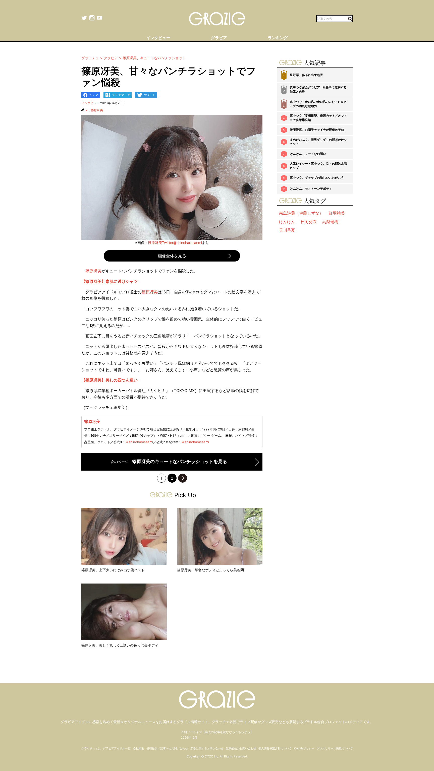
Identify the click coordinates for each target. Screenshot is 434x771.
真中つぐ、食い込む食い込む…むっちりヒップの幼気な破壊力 (318, 104)
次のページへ (182, 478)
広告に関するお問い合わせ (207, 748)
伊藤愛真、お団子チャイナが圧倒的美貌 (317, 130)
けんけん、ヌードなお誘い (308, 154)
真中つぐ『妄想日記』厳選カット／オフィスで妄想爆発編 (318, 118)
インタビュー (90, 103)
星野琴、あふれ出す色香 (306, 75)
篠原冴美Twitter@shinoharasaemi (175, 242)
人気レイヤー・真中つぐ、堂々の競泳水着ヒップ (318, 166)
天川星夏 (287, 230)
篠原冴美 (97, 110)
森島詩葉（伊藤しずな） (301, 213)
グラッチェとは (91, 748)
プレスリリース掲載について (335, 748)
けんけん (287, 221)
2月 (195, 737)
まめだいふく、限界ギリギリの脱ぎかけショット (318, 142)
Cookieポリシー (304, 748)
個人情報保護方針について (275, 748)
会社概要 (138, 748)
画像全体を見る (172, 255)
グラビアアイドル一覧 (117, 748)
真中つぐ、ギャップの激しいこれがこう (317, 177)
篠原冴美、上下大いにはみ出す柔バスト (113, 570)
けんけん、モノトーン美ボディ (311, 188)
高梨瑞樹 (330, 221)
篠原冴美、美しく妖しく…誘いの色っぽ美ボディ (119, 645)
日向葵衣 (309, 221)
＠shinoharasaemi (139, 442)
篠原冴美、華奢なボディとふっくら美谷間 (210, 570)
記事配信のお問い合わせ (241, 748)
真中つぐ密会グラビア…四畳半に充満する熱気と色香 (318, 89)
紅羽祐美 (337, 213)
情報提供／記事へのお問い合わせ (167, 748)
